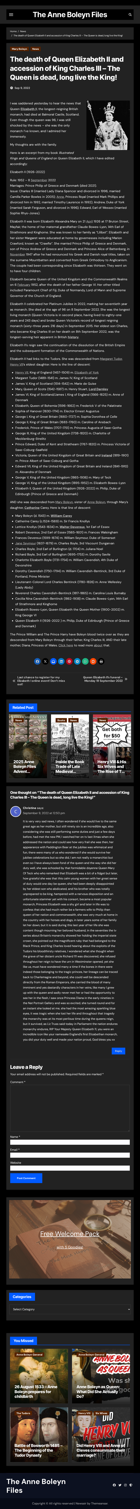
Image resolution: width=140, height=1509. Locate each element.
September (39, 180)
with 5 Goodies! (70, 1247)
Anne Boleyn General (29, 1354)
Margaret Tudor (111, 359)
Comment (18, 1082)
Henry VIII (84, 1413)
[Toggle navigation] (11, 14)
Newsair (81, 1503)
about (98, 645)
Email (15, 1150)
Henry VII (16, 364)
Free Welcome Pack (70, 1233)
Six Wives (101, 1413)
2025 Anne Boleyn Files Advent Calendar (24, 768)
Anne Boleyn (96, 502)
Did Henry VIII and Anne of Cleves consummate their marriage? (101, 1450)
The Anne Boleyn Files (70, 14)
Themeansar (99, 1503)
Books (61, 720)
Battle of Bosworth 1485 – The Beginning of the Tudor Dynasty (38, 1450)
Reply (118, 1051)
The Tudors (23, 1413)
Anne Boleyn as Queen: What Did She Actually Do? (98, 1391)
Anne (60, 197)
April (89, 221)
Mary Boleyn (19, 49)
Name (15, 1137)
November (17, 254)
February (24, 285)
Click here (66, 645)
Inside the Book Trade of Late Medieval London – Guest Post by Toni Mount (70, 773)
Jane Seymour (25, 543)
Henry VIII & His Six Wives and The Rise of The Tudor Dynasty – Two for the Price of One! (112, 773)
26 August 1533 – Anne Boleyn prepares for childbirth (36, 1391)
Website (15, 1163)
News (35, 49)
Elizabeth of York (87, 372)
